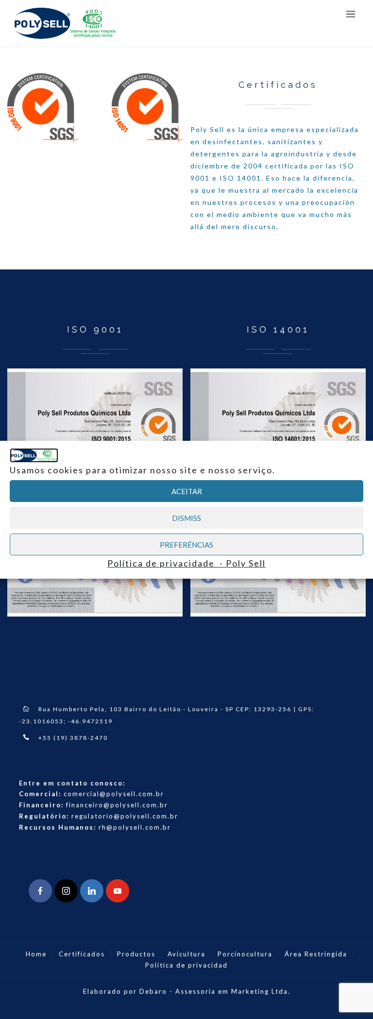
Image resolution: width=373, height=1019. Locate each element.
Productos (136, 954)
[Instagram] (66, 890)
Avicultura (186, 954)
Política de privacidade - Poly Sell (186, 563)
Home (36, 954)
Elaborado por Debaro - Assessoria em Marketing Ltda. (186, 991)
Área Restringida (316, 954)
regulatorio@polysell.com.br (124, 816)
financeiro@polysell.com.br (117, 805)
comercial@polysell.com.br (114, 794)
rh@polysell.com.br (135, 827)
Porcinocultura (245, 954)
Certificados (82, 954)
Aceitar (186, 491)
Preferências (186, 544)
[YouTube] (117, 890)
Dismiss (186, 518)
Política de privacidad (186, 965)
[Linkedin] (91, 890)
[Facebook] (40, 890)
